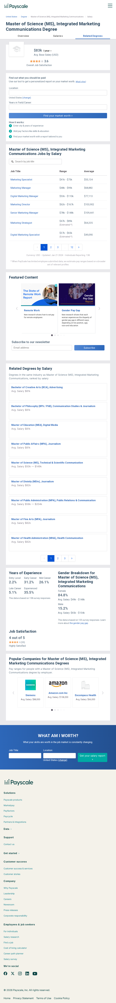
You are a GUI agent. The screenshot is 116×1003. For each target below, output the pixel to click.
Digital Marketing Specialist (25, 234)
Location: (13, 88)
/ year (46, 50)
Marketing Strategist (21, 222)
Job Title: (14, 750)
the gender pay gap (79, 623)
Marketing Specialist (21, 179)
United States (11, 17)
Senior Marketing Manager (24, 212)
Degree (24, 17)
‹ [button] (17, 308)
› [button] (99, 308)
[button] (23, 35)
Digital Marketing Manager (24, 196)
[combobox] (58, 92)
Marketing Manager (20, 187)
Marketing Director (20, 204)
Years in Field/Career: (20, 102)
